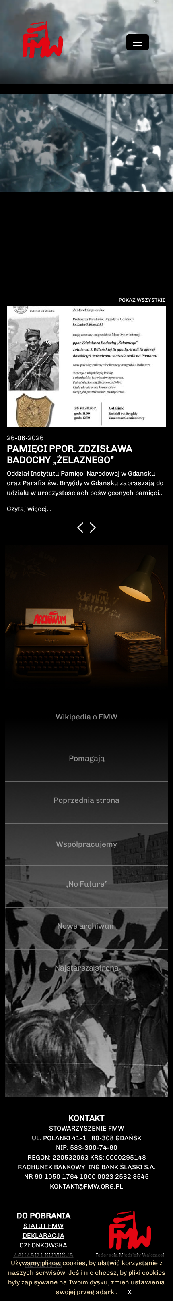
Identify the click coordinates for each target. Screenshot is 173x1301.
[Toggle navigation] (137, 42)
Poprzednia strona (86, 769)
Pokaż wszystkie (142, 300)
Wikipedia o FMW (86, 686)
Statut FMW (43, 1195)
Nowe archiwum (86, 895)
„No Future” (86, 853)
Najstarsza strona (87, 937)
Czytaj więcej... (29, 478)
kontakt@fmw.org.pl (86, 1156)
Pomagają (87, 727)
